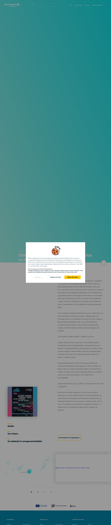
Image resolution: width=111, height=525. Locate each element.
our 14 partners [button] (47, 258)
